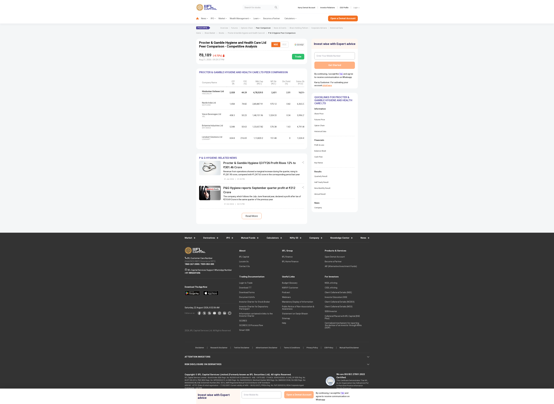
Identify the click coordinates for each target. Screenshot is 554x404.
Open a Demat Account (256, 212)
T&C (262, 221)
